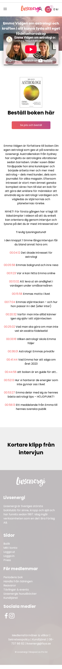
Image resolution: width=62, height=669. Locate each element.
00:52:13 (9, 380)
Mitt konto (10, 548)
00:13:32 (14, 281)
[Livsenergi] (31, 11)
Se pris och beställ (31, 125)
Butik (6, 544)
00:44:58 (11, 372)
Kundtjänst (10, 598)
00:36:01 (13, 351)
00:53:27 (9, 392)
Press (7, 560)
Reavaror (9, 585)
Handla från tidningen (18, 581)
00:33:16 (11, 339)
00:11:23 (11, 273)
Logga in (8, 556)
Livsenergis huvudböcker (20, 594)
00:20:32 (11, 314)
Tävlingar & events (16, 590)
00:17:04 (9, 302)
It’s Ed (44, 651)
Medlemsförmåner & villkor (30, 635)
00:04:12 (15, 253)
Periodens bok (13, 577)
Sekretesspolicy (19, 639)
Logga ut (9, 552)
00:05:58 (9, 265)
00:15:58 (17, 294)
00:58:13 (10, 405)
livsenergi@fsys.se (38, 644)
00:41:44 (12, 360)
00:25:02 (9, 327)
